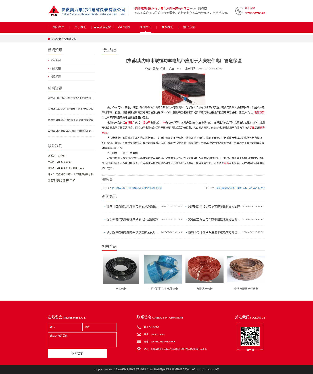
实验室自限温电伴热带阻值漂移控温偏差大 (71, 131)
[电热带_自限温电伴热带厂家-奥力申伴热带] (87, 11)
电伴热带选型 (102, 27)
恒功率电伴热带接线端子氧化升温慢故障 (70, 120)
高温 (252, 127)
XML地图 (214, 369)
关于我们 (80, 27)
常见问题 (56, 76)
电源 (226, 163)
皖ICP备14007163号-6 (198, 369)
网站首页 (58, 27)
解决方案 (189, 27)
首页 (53, 39)
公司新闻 (56, 60)
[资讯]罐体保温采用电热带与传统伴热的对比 (240, 188)
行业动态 (71, 39)
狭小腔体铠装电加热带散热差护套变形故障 (133, 232)
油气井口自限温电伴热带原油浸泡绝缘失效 (71, 97)
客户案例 (124, 27)
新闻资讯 (145, 27)
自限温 (129, 122)
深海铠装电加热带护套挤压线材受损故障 (70, 109)
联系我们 (167, 27)
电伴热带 (259, 112)
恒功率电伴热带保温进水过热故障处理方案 (214, 232)
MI (164, 122)
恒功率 (146, 122)
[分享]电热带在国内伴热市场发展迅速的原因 (137, 188)
